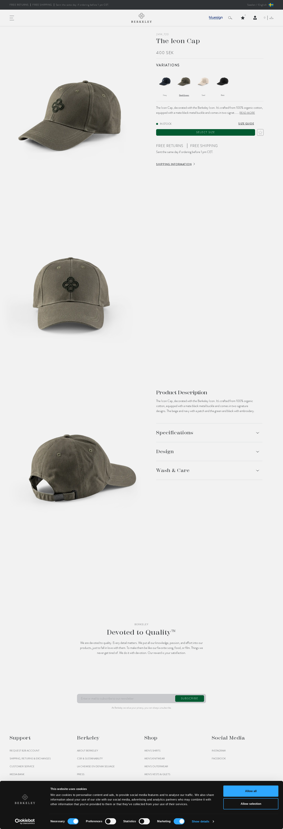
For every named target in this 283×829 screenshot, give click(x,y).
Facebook (219, 758)
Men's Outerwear (156, 766)
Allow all (251, 791)
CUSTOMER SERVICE (22, 766)
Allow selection (251, 803)
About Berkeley (87, 750)
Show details (200, 821)
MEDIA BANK (17, 774)
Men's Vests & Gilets (157, 774)
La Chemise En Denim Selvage (96, 766)
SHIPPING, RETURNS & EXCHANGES (30, 758)
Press (80, 774)
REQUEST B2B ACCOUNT (24, 750)
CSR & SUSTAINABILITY (90, 758)
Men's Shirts (152, 750)
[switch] (110, 821)
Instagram (219, 750)
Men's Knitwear (154, 758)
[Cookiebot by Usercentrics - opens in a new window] (25, 821)
